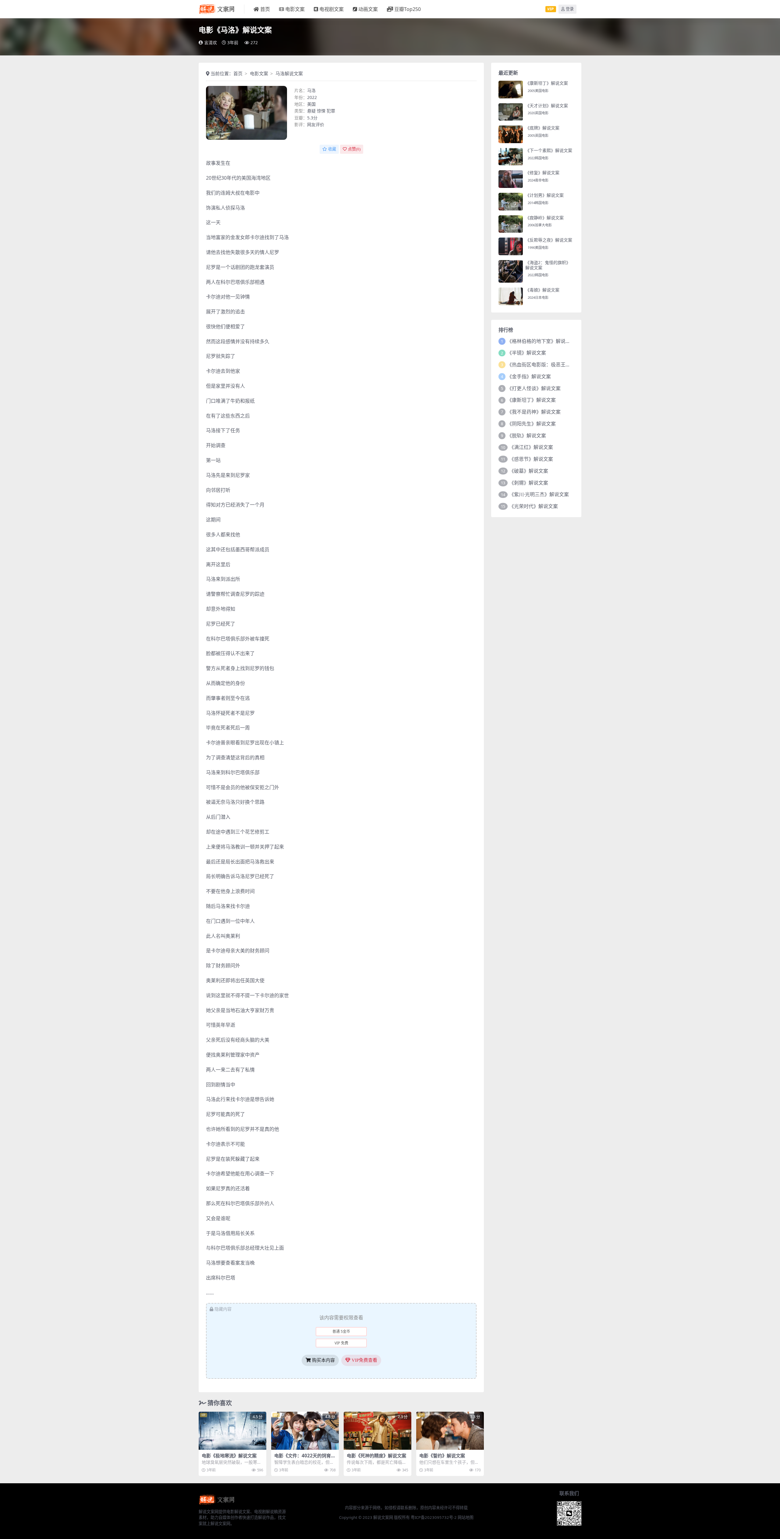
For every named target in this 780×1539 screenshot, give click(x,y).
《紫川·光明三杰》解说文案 (539, 494)
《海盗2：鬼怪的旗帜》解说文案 (547, 264)
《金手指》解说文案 (529, 376)
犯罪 (331, 111)
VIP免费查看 (363, 1360)
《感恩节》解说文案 (531, 459)
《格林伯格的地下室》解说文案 (541, 341)
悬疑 (311, 111)
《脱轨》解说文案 (526, 435)
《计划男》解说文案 (544, 195)
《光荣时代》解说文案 (533, 506)
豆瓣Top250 (407, 9)
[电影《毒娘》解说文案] (510, 296)
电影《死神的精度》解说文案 (376, 1456)
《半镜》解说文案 (526, 352)
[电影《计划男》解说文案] (510, 201)
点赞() (354, 149)
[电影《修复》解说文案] (510, 179)
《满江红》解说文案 (531, 447)
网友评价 (315, 124)
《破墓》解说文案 (528, 471)
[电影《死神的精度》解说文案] (377, 1431)
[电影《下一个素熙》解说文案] (510, 157)
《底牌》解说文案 (542, 128)
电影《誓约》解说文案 (442, 1456)
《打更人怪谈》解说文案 (534, 388)
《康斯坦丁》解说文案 (546, 83)
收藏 (332, 149)
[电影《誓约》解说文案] (450, 1431)
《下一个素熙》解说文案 (548, 150)
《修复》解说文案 (542, 172)
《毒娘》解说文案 (542, 290)
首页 (265, 9)
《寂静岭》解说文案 (544, 218)
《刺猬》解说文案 (528, 482)
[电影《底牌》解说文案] (510, 134)
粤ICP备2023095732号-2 (434, 1517)
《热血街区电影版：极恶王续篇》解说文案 (553, 364)
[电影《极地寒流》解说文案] (232, 1431)
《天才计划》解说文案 (546, 105)
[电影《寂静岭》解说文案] (510, 224)
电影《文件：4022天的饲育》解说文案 (304, 1458)
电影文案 (295, 9)
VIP (550, 9)
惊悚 (321, 111)
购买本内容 (323, 1360)
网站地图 (465, 1517)
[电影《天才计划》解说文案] (510, 112)
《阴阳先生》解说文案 (531, 423)
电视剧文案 (331, 9)
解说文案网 (383, 1517)
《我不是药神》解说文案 (534, 411)
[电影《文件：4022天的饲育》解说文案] (305, 1431)
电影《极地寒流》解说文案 (229, 1456)
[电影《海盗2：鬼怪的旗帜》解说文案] (510, 271)
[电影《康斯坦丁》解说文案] (510, 89)
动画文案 (368, 9)
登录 (570, 9)
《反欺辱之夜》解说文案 (548, 240)
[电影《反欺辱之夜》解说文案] (510, 246)
